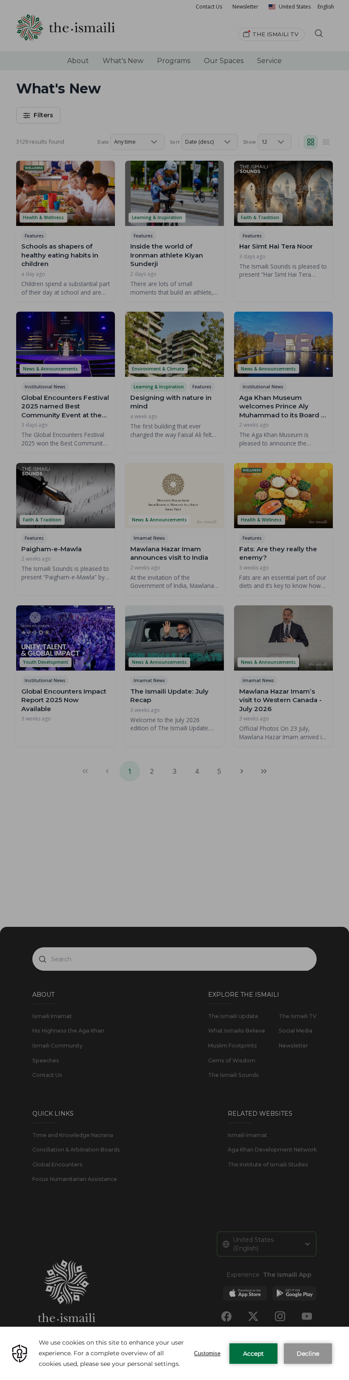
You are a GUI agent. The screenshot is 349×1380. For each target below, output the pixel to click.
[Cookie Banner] (174, 1353)
